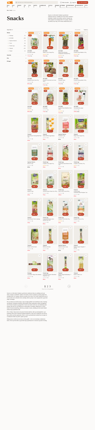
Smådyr (10, 10)
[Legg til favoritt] (39, 33)
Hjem (8, 10)
